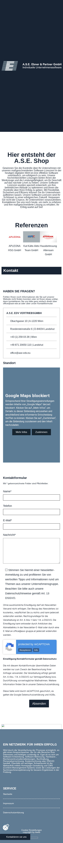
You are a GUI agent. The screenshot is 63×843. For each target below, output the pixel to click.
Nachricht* (9, 534)
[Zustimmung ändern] (6, 827)
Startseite (7, 794)
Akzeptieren (25, 650)
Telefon (7, 505)
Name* (7, 491)
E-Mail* (7, 520)
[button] (3, 247)
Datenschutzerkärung (13, 812)
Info (36, 650)
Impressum (8, 803)
